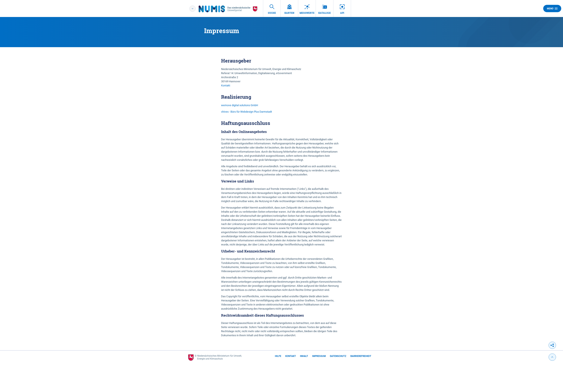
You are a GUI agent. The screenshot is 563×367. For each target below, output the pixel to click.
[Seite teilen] (552, 345)
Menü (550, 8)
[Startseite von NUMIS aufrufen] (228, 8)
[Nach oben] (552, 357)
